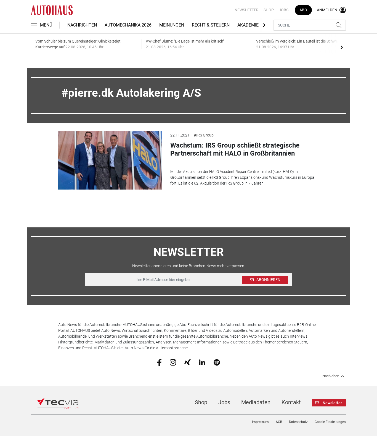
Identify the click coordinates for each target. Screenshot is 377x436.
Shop (269, 10)
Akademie (248, 25)
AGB (279, 422)
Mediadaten (255, 402)
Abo (303, 10)
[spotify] (217, 362)
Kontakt (291, 402)
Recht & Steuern (211, 25)
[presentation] (342, 47)
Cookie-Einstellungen (330, 422)
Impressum (260, 422)
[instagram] (173, 362)
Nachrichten (82, 25)
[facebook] (159, 362)
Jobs (283, 10)
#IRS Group (204, 135)
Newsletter (247, 10)
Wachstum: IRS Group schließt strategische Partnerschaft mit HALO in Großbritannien (234, 149)
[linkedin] (202, 362)
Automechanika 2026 (128, 25)
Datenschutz (298, 422)
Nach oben (330, 376)
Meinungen (171, 25)
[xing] (187, 362)
